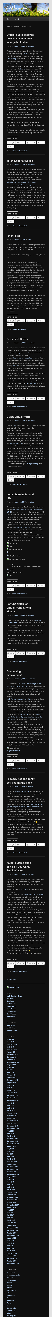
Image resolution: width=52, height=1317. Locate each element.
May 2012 (10, 1105)
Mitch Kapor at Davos (20, 160)
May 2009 (10, 1154)
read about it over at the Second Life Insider (27, 509)
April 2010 (10, 1133)
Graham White (12, 1004)
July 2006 (10, 1240)
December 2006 (12, 1228)
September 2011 (13, 1121)
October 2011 (11, 1118)
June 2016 (10, 1042)
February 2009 (12, 1161)
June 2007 (10, 1212)
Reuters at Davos (17, 339)
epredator (31, 46)
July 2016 (10, 1039)
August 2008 (11, 1177)
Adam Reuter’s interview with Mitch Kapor (21, 182)
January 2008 (11, 1194)
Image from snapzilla (14, 750)
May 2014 (10, 1070)
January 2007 (11, 1225)
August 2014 (11, 1065)
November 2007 (12, 1200)
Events (9, 1282)
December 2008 (12, 1166)
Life (8, 1293)
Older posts (11, 979)
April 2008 (10, 1187)
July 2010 (10, 1131)
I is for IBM (13, 236)
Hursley (16, 151)
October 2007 (11, 1202)
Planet (9, 1303)
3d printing (11, 1272)
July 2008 (10, 1179)
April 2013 (10, 1087)
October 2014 (11, 1059)
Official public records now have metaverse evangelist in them (20, 38)
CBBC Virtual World (18, 416)
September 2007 (13, 1205)
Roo (29, 239)
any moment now (16, 443)
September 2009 (13, 1144)
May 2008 (10, 1184)
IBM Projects (11, 1290)
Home (9, 19)
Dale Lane (10, 1001)
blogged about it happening (25, 185)
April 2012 (10, 1108)
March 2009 (11, 1159)
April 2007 (10, 1217)
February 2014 (12, 1075)
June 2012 (10, 1103)
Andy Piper (11, 1025)
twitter (9, 1313)
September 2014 (13, 1062)
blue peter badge (33, 463)
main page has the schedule (23, 353)
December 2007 (12, 1197)
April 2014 (10, 1072)
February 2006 (12, 1253)
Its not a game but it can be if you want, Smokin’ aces (19, 866)
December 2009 (12, 1138)
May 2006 (10, 1246)
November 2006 (12, 1230)
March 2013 (11, 1090)
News (15, 329)
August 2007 (11, 1207)
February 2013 (12, 1093)
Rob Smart (11, 1016)
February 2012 (12, 1113)
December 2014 (12, 1054)
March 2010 (11, 1136)
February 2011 (12, 1123)
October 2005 (11, 1261)
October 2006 (11, 1233)
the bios (39, 353)
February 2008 (12, 1192)
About (17, 19)
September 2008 (13, 1174)
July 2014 (10, 1067)
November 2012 (12, 1095)
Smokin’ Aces (23, 889)
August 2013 (11, 1082)
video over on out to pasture (34, 894)
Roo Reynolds (12, 1030)
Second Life (23, 151)
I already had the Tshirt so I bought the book (21, 780)
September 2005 (13, 1263)
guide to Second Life (22, 791)
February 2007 (12, 1222)
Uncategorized (12, 1315)
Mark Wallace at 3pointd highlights (19, 699)
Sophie (22, 69)
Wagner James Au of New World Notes (26, 806)
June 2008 (10, 1182)
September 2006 (13, 1235)
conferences (11, 1280)
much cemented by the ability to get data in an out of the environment (24, 717)
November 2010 (12, 1126)
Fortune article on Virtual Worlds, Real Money (19, 607)
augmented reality (13, 1275)
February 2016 (12, 1044)
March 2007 (11, 1220)
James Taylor (12, 1006)
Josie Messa (11, 1009)
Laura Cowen (11, 1011)
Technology (11, 1310)
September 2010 (13, 1128)
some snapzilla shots (22, 527)
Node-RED (10, 1300)
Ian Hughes (11, 1028)
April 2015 (10, 1047)
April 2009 (10, 1156)
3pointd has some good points (24, 358)
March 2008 (11, 1189)
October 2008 (11, 1172)
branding (10, 1277)
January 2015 (11, 1052)
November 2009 (12, 1141)
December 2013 (12, 1080)
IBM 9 (9, 512)
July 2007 (10, 1210)
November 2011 (12, 1115)
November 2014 (12, 1057)
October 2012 (11, 1098)
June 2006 (10, 1243)
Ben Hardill (11, 998)
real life (15, 365)
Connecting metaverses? (14, 673)
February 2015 (12, 1049)
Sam (25, 53)
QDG (8, 1305)
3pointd (15, 425)
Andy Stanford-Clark (14, 996)
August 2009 (11, 1146)
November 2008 (12, 1169)
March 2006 (11, 1251)
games (9, 1285)
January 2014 (11, 1077)
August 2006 (11, 1238)
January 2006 (11, 1256)
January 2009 (11, 1164)
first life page (31, 383)
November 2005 (12, 1258)
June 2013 (10, 1085)
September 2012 (13, 1100)
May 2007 (10, 1215)
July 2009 (10, 1149)
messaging (11, 1295)
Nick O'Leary (11, 1014)
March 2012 (11, 1110)
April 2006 (10, 1248)
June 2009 (10, 1151)
